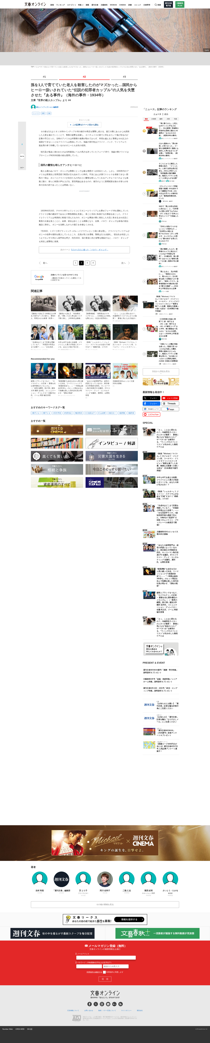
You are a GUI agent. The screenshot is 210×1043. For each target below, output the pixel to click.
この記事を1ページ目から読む (85, 125)
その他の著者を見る (105, 904)
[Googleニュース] (108, 1004)
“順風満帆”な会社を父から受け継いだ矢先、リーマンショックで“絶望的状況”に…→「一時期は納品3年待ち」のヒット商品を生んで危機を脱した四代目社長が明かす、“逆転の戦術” (70, 388)
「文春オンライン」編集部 (165, 314)
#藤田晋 (131, 413)
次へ (123, 263)
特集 (80, 5)
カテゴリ (70, 5)
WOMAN (113, 5)
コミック (137, 5)
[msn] (114, 1004)
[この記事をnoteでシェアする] (22, 157)
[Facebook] (89, 1004)
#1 (44, 76)
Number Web (7, 1029)
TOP (32, 67)
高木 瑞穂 (171, 181)
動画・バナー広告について (107, 1010)
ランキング (60, 5)
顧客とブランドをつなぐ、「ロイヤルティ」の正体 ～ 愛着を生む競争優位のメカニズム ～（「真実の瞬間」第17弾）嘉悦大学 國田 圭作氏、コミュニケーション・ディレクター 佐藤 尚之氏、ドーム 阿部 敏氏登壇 (43, 389)
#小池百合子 (90, 413)
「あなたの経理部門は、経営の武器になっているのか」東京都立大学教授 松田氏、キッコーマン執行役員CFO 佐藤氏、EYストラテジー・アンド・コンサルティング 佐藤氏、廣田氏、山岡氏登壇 (97, 389)
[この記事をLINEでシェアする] (22, 149)
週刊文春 (95, 5)
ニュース (39, 67)
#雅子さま (36, 413)
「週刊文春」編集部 (167, 201)
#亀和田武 (78, 413)
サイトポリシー (126, 1010)
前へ (45, 263)
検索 (159, 5)
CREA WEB (20, 1029)
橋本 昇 (164, 181)
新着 (52, 5)
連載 (87, 5)
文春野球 (146, 5)
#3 (124, 76)
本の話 (29, 1029)
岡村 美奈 (164, 339)
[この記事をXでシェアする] (22, 126)
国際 (43, 113)
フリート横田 (165, 291)
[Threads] (102, 1004)
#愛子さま (46, 413)
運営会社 (140, 1010)
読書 (130, 5)
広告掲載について (73, 1010)
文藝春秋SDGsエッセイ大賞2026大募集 (123, 383)
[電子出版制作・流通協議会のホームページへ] (76, 1018)
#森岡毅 (122, 413)
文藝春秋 (104, 5)
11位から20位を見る (161, 371)
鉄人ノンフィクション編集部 (47, 107)
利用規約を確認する (94, 972)
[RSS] (120, 1004)
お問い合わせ (88, 1010)
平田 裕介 (164, 221)
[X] (96, 1004)
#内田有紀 (68, 413)
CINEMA (122, 5)
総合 (166, 114)
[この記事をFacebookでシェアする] (22, 133)
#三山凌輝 (101, 413)
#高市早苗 (57, 413)
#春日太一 (112, 413)
